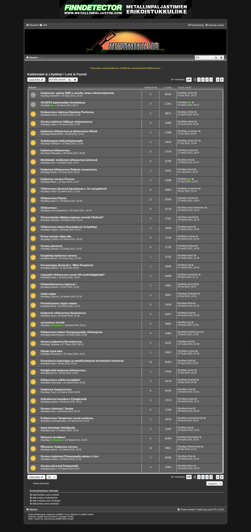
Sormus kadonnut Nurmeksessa (61, 341)
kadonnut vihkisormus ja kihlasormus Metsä (69, 131)
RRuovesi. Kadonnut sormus (59, 446)
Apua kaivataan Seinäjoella (58, 427)
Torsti (53, 191)
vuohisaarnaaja (58, 421)
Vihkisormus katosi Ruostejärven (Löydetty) (69, 226)
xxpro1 (54, 449)
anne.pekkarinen (59, 210)
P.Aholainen (57, 325)
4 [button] (207, 79)
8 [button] (217, 79)
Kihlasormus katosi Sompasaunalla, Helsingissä (71, 332)
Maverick (55, 96)
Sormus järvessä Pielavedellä (59, 466)
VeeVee (191, 198)
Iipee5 (54, 258)
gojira (190, 226)
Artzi (190, 341)
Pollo (190, 456)
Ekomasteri (193, 437)
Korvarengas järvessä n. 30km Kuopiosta (67, 265)
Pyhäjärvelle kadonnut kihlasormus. (63, 370)
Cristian (54, 239)
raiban (54, 124)
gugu (53, 468)
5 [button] (211, 79)
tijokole (54, 268)
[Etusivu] (125, 39)
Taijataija (55, 344)
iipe (52, 105)
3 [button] (203, 79)
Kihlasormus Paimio (54, 198)
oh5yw (54, 115)
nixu (53, 162)
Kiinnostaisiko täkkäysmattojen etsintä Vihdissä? (72, 217)
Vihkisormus (49, 207)
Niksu (190, 466)
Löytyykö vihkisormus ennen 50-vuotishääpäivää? (73, 274)
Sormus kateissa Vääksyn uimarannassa (66, 121)
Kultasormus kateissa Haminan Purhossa (67, 112)
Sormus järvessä (51, 246)
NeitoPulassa (57, 335)
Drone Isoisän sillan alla (56, 236)
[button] (189, 79)
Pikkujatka (56, 153)
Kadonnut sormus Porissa (57, 179)
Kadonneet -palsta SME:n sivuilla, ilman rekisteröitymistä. (77, 93)
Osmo (53, 277)
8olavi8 (54, 287)
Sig (189, 265)
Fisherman (56, 354)
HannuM (192, 284)
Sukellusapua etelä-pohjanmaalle (62, 140)
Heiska (54, 459)
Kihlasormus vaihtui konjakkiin (60, 379)
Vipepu (54, 229)
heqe (53, 363)
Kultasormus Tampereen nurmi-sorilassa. (67, 418)
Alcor (53, 411)
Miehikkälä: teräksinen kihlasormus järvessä (69, 160)
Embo (53, 172)
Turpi (53, 392)
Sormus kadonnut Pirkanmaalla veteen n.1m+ (70, 456)
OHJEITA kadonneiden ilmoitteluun (63, 102)
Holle (190, 360)
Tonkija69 (192, 293)
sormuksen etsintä (52, 322)
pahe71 (54, 201)
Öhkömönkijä (194, 446)
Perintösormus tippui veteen (59, 303)
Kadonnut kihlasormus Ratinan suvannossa (69, 169)
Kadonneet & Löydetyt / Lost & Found (57, 74)
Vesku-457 (193, 140)
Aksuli (191, 169)
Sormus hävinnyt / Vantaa (57, 408)
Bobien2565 (57, 134)
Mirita (53, 306)
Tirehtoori (55, 143)
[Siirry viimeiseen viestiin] (196, 93)
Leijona (191, 150)
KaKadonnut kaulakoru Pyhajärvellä (64, 399)
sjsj (52, 430)
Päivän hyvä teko (51, 351)
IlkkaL (53, 182)
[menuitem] (43, 25)
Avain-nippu (48, 293)
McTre (54, 373)
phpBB (59, 514)
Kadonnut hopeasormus (56, 389)
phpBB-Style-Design (64, 519)
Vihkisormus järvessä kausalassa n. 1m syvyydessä (73, 188)
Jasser (191, 93)
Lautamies (193, 131)
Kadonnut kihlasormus (55, 150)
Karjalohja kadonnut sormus (59, 255)
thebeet (191, 246)
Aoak (53, 315)
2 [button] (199, 79)
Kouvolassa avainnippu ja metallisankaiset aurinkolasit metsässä (82, 360)
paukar (54, 402)
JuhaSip (55, 220)
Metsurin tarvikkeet (53, 437)
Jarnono (55, 249)
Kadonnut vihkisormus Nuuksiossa (63, 313)
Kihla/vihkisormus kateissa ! (59, 284)
